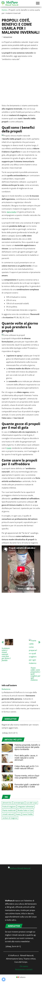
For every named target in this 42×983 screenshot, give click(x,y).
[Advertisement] (21, 83)
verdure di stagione (9, 818)
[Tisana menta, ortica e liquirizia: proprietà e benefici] (7, 777)
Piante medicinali (9, 810)
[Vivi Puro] (9, 3)
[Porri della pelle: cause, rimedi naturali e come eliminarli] (7, 758)
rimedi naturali (8, 814)
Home (4, 10)
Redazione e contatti (23, 969)
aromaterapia (19, 803)
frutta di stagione (9, 806)
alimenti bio (7, 803)
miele (9, 448)
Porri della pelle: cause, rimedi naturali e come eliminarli (26, 757)
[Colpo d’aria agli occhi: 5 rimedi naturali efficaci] (7, 768)
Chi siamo (24, 966)
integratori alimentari (26, 806)
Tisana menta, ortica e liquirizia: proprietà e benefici (27, 776)
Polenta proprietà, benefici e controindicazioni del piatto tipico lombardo (27, 747)
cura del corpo (31, 803)
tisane (18, 814)
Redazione (7, 37)
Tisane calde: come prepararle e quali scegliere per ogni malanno (35, 674)
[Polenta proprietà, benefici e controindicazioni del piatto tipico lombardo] (7, 748)
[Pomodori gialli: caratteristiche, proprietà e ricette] (7, 786)
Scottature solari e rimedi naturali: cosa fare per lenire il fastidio (6, 654)
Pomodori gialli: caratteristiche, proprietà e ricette (27, 785)
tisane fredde (28, 814)
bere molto (11, 212)
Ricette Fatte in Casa (25, 810)
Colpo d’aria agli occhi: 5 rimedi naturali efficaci (27, 767)
